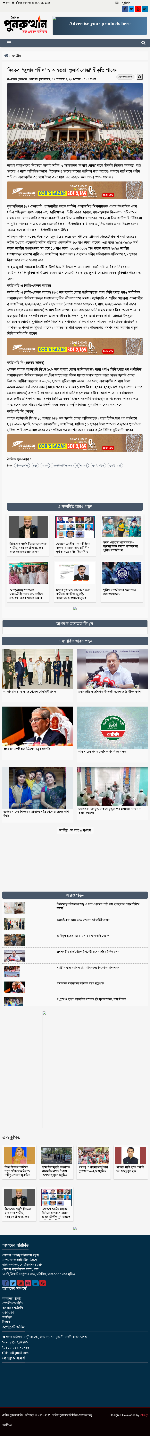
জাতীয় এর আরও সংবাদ (75, 830)
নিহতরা (83, 465)
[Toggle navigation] (16, 42)
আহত (45, 465)
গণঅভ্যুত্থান (22, 465)
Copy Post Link (125, 76)
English (124, 3)
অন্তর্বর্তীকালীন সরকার (63, 465)
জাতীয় (16, 56)
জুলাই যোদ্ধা (115, 465)
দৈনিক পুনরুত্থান (19, 79)
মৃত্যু (35, 465)
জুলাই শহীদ (98, 465)
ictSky (144, 1415)
